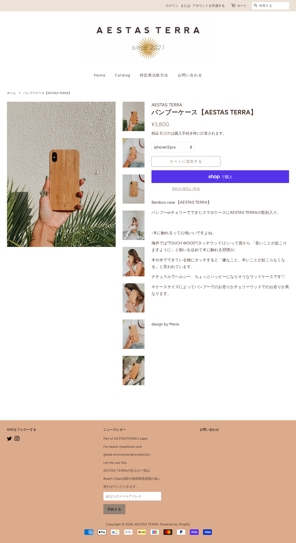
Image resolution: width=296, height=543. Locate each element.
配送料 (165, 133)
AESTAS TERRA (146, 524)
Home (99, 75)
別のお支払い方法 (186, 189)
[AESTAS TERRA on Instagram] (16, 439)
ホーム (11, 93)
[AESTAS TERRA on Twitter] (9, 439)
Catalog (122, 75)
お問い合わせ (190, 75)
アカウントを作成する (208, 6)
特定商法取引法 (154, 75)
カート (242, 6)
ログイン (172, 6)
